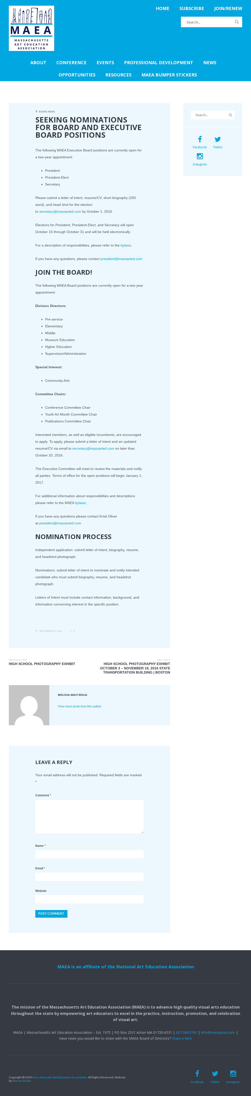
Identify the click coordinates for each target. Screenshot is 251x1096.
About (38, 62)
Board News (47, 112)
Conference (71, 62)
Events (105, 62)
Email (40, 868)
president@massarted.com (121, 259)
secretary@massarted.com (60, 211)
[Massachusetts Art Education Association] (31, 8)
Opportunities (77, 75)
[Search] (237, 22)
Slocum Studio (21, 1081)
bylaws (126, 245)
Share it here (182, 1038)
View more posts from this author (79, 706)
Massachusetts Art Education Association (59, 1077)
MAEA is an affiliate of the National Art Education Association (125, 967)
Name (40, 846)
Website (41, 891)
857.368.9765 (186, 1032)
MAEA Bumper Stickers (169, 75)
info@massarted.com (218, 1032)
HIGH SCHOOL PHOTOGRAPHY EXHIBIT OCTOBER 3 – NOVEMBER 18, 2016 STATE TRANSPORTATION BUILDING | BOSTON (135, 668)
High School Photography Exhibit (42, 664)
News (209, 62)
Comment (43, 795)
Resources (118, 75)
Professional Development (158, 62)
